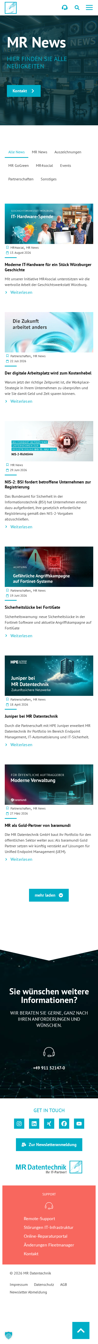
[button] (89, 8)
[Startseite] (11, 8)
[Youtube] (79, 1124)
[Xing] (49, 1124)
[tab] (16, 153)
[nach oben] (80, 1330)
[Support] (65, 7)
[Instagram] (19, 1124)
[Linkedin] (34, 1124)
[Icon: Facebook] (64, 1124)
